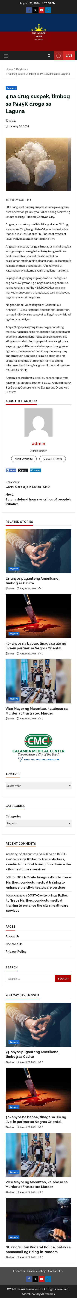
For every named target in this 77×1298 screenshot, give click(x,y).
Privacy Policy (16, 951)
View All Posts (52, 458)
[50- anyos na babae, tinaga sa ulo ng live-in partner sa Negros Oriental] (38, 616)
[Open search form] (49, 55)
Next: (38, 499)
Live (69, 55)
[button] (6, 56)
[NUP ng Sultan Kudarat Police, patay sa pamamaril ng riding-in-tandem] (38, 1220)
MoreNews (29, 1294)
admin (12, 120)
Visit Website (24, 458)
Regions (11, 88)
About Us (13, 936)
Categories (13, 816)
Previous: (28, 484)
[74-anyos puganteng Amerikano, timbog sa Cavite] (38, 551)
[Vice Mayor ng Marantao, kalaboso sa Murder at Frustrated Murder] (38, 681)
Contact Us (14, 944)
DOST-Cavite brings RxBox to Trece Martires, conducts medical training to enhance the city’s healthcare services (38, 882)
